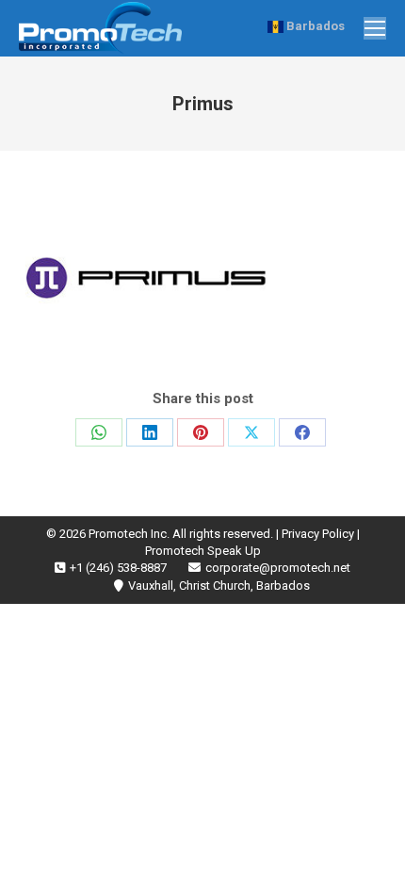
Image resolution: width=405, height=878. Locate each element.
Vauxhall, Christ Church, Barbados (219, 585)
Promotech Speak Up (203, 551)
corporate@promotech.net (277, 568)
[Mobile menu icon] (375, 28)
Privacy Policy (318, 534)
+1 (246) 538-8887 (118, 568)
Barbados (314, 26)
